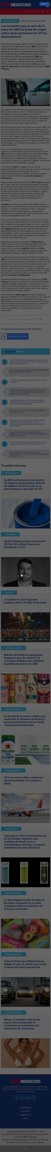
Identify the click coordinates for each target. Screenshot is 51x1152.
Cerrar (43, 4)
